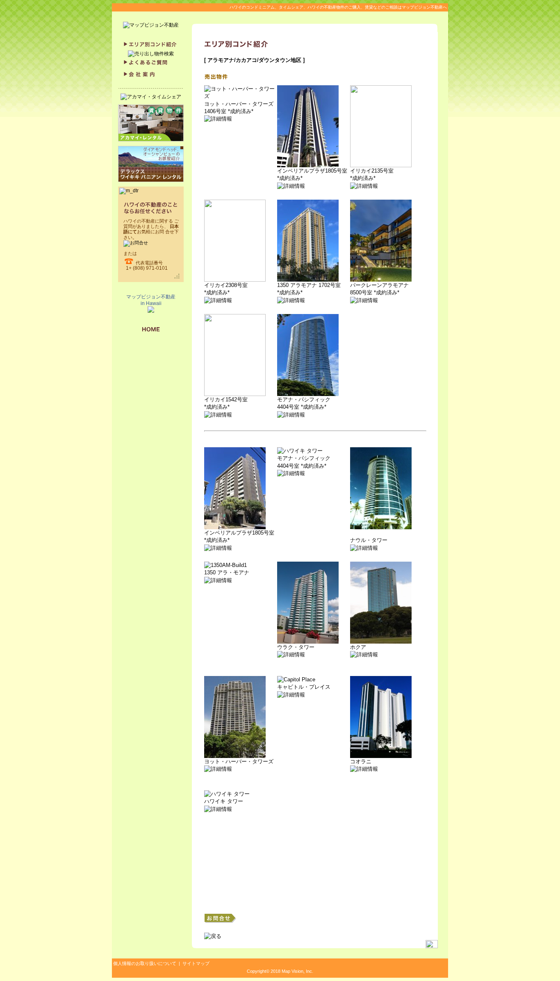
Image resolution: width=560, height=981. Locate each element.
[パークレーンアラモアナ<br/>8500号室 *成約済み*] (364, 300)
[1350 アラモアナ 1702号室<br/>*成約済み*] (291, 300)
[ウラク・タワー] (291, 654)
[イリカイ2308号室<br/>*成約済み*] (218, 300)
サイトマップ (195, 963)
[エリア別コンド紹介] (151, 47)
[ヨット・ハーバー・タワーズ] (218, 769)
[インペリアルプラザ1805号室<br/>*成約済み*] (291, 186)
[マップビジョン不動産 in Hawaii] (151, 311)
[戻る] (212, 936)
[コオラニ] (364, 769)
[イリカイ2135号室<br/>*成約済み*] (364, 186)
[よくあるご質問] (151, 66)
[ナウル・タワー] (364, 548)
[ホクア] (364, 654)
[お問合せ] (135, 242)
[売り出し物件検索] (151, 54)
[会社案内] (151, 77)
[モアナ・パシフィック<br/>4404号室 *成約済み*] (291, 415)
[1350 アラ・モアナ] (218, 580)
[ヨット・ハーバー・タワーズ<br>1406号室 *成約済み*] (218, 119)
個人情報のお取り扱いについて (144, 963)
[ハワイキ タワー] (218, 809)
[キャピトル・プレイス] (291, 695)
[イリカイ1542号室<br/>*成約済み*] (218, 415)
